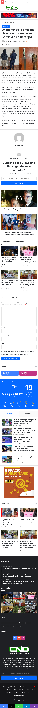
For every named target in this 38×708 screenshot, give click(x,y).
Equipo (18, 692)
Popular (9, 414)
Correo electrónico (7, 336)
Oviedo (12, 626)
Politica (19, 626)
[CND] (12, 7)
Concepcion (13, 623)
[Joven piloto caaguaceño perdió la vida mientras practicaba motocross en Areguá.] (7, 422)
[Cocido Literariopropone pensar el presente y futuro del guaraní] (31, 609)
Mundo (28, 623)
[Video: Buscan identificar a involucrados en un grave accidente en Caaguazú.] (7, 439)
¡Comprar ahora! (19, 695)
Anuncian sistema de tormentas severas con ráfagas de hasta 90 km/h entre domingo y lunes (9, 261)
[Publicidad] (19, 15)
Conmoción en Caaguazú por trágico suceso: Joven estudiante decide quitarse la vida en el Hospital (23, 449)
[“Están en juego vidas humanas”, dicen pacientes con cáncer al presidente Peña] (28, 251)
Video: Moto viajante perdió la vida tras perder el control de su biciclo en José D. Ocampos (24, 430)
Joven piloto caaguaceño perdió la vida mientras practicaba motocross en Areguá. (24, 421)
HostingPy (33, 689)
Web (2, 343)
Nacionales (10, 22)
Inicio (4, 22)
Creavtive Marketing (7, 689)
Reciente (28, 414)
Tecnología (30, 692)
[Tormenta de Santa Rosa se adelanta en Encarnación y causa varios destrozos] (31, 602)
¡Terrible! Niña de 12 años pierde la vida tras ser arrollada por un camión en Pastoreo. (24, 459)
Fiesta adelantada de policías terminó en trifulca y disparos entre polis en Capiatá (9, 522)
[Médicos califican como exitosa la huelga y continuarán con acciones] (9, 274)
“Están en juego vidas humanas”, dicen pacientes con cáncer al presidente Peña (28, 260)
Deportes (21, 623)
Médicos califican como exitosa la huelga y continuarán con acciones (9, 283)
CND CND (7, 41)
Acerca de (12, 692)
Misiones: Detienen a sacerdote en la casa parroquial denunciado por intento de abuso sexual (28, 284)
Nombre (4, 328)
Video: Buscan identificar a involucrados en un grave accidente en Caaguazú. (22, 439)
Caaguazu (5, 623)
